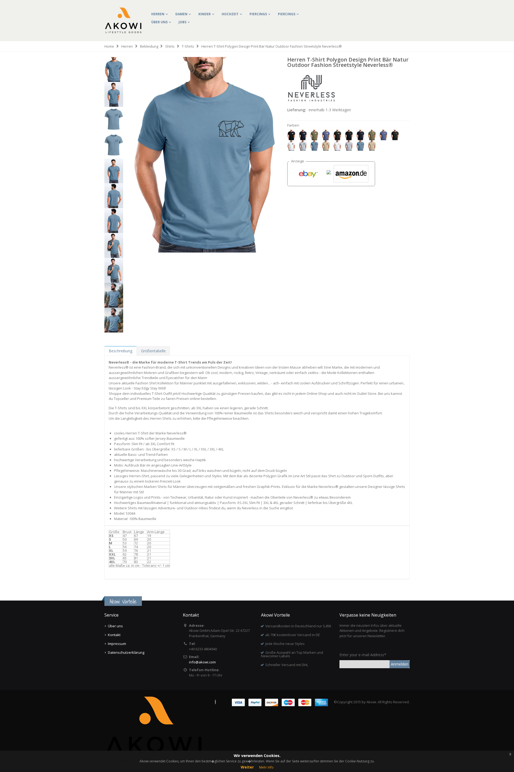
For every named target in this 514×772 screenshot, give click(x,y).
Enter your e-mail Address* (362, 654)
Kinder (204, 14)
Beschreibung (120, 350)
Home (109, 46)
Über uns (159, 22)
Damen (181, 14)
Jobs (182, 22)
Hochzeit (230, 14)
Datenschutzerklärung (126, 652)
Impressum (117, 643)
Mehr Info (266, 767)
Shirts (170, 46)
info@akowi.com (202, 662)
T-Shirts (188, 46)
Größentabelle (153, 350)
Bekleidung (149, 46)
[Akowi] (123, 11)
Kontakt (114, 634)
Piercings (258, 14)
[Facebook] (215, 702)
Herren (157, 14)
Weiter (247, 767)
